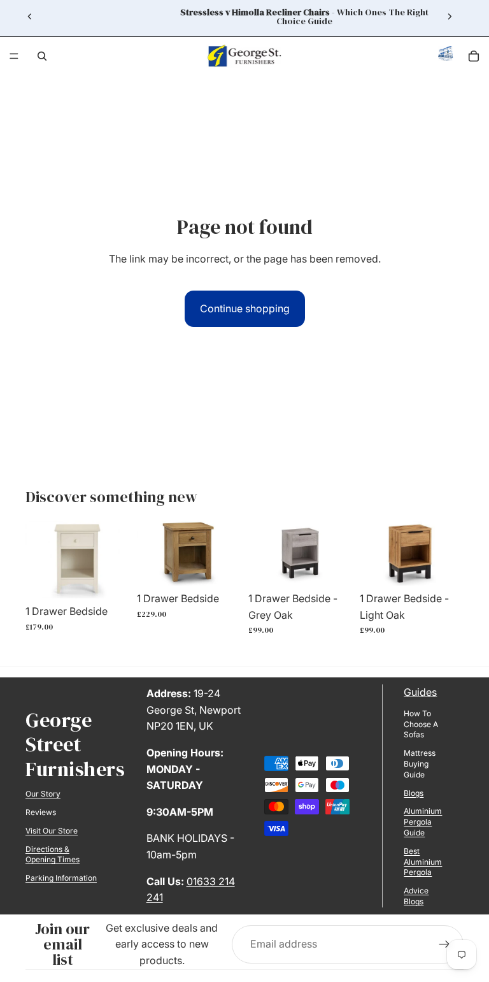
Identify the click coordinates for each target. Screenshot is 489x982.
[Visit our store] (446, 57)
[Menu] (14, 56)
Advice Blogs (416, 896)
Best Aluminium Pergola (423, 861)
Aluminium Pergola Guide (423, 821)
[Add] (109, 579)
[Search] (42, 56)
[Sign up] (444, 944)
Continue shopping (245, 308)
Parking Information (61, 878)
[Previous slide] (30, 17)
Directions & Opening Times (52, 854)
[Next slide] (450, 17)
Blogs (413, 793)
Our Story (42, 793)
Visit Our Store (51, 830)
